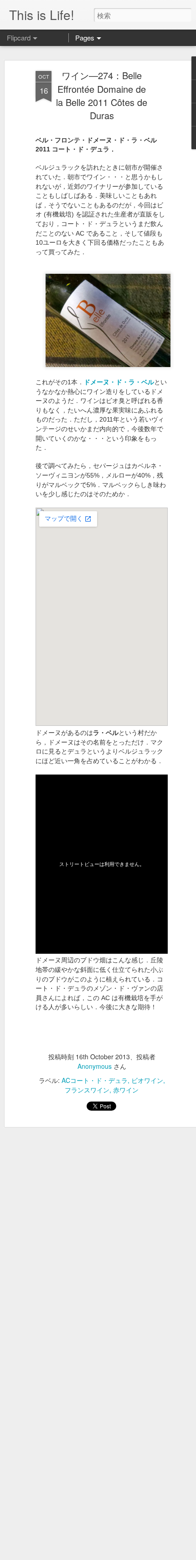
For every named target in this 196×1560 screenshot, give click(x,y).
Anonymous (94, 1066)
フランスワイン (87, 1089)
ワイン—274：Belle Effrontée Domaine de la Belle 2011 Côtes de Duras (101, 95)
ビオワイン (147, 1080)
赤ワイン (126, 1089)
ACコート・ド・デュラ (95, 1080)
